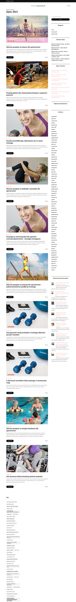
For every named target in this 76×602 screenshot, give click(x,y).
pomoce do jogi (17, 550)
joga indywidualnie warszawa (12, 532)
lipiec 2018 (53, 238)
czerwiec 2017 (54, 265)
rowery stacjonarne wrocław (10, 556)
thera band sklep (9, 579)
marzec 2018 (53, 246)
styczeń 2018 (53, 250)
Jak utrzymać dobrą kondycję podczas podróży (24, 477)
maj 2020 (53, 225)
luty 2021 (53, 206)
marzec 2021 (53, 203)
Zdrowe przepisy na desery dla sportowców (23, 47)
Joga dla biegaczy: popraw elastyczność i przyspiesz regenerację (61, 314)
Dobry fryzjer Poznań (11, 521)
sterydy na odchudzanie (10, 569)
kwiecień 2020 (54, 227)
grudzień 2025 (54, 133)
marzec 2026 (53, 127)
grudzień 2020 (54, 210)
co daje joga (9, 514)
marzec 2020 (53, 229)
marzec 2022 (53, 178)
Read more (10, 57)
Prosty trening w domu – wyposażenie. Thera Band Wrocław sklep (62, 293)
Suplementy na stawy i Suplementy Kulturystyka (12, 574)
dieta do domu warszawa (11, 516)
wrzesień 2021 (54, 191)
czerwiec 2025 (54, 146)
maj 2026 (53, 123)
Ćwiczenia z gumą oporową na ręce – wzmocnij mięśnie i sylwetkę (62, 355)
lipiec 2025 (53, 144)
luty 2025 (53, 154)
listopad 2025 (54, 135)
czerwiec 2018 (54, 240)
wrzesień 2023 (54, 165)
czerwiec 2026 (54, 120)
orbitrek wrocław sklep (11, 547)
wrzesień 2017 (54, 259)
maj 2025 (53, 148)
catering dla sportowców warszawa (13, 511)
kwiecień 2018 (54, 244)
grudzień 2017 (54, 252)
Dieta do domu (15, 514)
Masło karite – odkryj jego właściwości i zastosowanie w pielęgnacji (61, 325)
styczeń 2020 (53, 233)
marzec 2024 (53, 161)
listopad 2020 (54, 212)
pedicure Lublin (10, 550)
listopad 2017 (54, 255)
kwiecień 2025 (54, 150)
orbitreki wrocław (11, 545)
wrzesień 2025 (54, 140)
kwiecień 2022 (54, 176)
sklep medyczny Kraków (12, 559)
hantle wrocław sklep (10, 525)
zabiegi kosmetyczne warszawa (12, 593)
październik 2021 (54, 189)
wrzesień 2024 (54, 157)
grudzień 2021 (54, 184)
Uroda (52, 29)
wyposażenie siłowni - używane (11, 591)
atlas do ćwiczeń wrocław (12, 506)
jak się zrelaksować (9, 527)
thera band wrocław (10, 581)
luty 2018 (53, 248)
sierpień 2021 (54, 193)
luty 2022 (53, 180)
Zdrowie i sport (10, 230)
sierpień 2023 (54, 167)
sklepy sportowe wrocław (10, 563)
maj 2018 (53, 242)
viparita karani (9, 587)
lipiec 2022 (53, 172)
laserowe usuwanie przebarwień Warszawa (13, 537)
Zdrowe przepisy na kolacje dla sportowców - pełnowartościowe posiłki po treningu (24, 286)
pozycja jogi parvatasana (11, 554)
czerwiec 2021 (54, 197)
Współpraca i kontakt (10, 1)
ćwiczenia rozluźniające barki (10, 596)
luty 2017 (53, 269)
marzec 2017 (53, 267)
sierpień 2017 (54, 261)
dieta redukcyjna (10, 518)
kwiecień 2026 (54, 125)
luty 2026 (53, 129)
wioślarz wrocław (10, 589)
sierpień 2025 (54, 142)
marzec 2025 (53, 152)
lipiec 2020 (53, 220)
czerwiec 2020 (54, 223)
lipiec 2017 (53, 263)
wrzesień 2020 (54, 216)
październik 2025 (54, 137)
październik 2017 (54, 257)
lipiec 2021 (53, 195)
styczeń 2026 (53, 131)
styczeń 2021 (53, 208)
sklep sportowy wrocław (11, 561)
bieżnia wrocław (9, 508)
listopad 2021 (54, 186)
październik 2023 (54, 163)
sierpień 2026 (54, 116)
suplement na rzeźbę (12, 571)
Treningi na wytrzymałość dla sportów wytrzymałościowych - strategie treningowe (23, 238)
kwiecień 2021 (54, 201)
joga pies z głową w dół (10, 534)
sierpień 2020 (54, 218)
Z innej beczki (54, 32)
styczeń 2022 (53, 182)
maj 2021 (53, 199)
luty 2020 (53, 231)
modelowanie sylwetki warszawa (12, 543)
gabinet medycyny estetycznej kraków (11, 523)
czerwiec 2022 (54, 174)
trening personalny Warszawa (11, 584)
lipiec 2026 (53, 118)
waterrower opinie (16, 587)
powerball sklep (9, 552)
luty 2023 (53, 169)
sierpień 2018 (54, 235)
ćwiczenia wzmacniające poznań (12, 599)
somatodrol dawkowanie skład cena (13, 566)
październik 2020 (54, 214)
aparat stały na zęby (10, 504)
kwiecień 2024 (54, 159)
